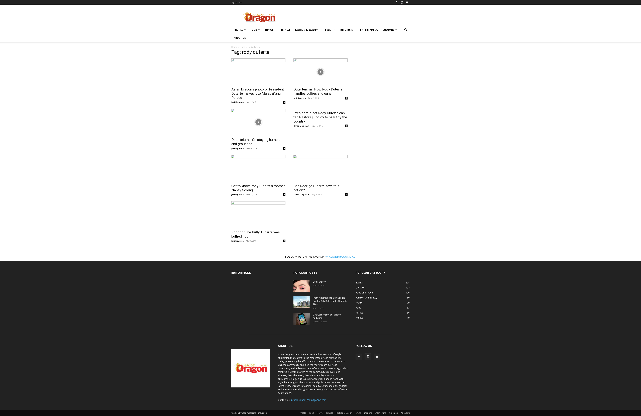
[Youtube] (407, 2)
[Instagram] (401, 2)
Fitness (285, 29)
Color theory (319, 281)
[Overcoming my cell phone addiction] (301, 319)
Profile (238, 29)
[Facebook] (396, 2)
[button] (406, 30)
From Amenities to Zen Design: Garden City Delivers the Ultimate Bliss (330, 301)
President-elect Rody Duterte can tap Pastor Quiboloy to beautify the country (320, 117)
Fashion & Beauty (306, 29)
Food (254, 29)
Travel (269, 29)
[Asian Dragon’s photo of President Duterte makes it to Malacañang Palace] (258, 71)
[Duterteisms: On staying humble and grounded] (258, 122)
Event (329, 29)
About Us (240, 37)
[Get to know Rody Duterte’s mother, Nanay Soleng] (258, 168)
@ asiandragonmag (340, 256)
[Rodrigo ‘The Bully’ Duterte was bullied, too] (258, 214)
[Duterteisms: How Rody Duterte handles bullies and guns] (320, 71)
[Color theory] (301, 286)
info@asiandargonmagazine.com (308, 399)
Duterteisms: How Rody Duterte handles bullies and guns (317, 91)
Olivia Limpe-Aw (301, 126)
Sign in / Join (236, 2)
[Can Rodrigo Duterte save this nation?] (320, 168)
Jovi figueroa (237, 102)
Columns (388, 29)
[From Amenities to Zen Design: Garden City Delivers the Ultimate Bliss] (301, 302)
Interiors (346, 29)
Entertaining (369, 29)
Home (234, 47)
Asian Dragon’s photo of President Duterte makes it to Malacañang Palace (257, 93)
